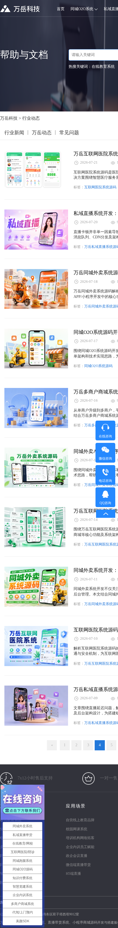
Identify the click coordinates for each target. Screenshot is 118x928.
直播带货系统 (58, 922)
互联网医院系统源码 (100, 187)
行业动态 (31, 118)
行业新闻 (14, 132)
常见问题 (69, 132)
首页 (60, 9)
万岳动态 (42, 132)
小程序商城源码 (84, 922)
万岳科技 (9, 118)
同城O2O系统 (82, 9)
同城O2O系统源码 (98, 366)
